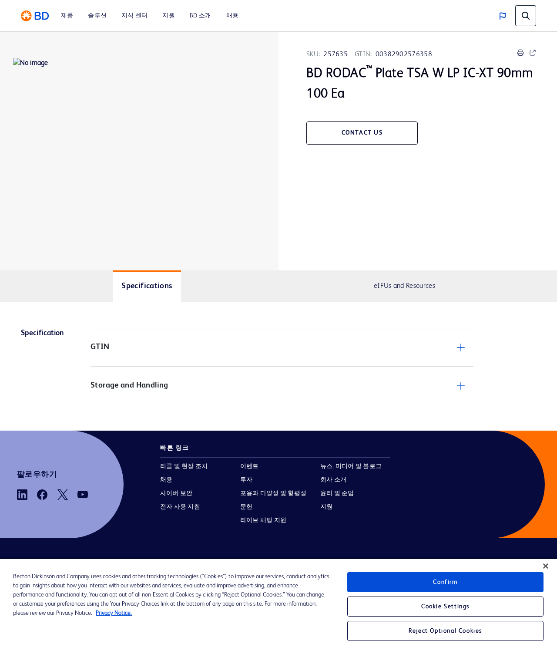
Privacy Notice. (114, 613)
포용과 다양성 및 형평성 (273, 493)
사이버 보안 (176, 493)
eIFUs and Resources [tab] (404, 286)
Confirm (445, 582)
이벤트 (249, 466)
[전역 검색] (525, 15)
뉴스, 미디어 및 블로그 (351, 466)
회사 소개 (333, 480)
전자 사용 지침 (180, 507)
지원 (326, 507)
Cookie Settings (445, 606)
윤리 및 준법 (337, 493)
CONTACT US (362, 133)
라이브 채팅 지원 (263, 520)
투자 (246, 480)
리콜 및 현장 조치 (184, 466)
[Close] (545, 566)
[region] (278, 606)
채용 (166, 480)
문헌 (246, 507)
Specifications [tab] (146, 286)
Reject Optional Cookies (445, 631)
